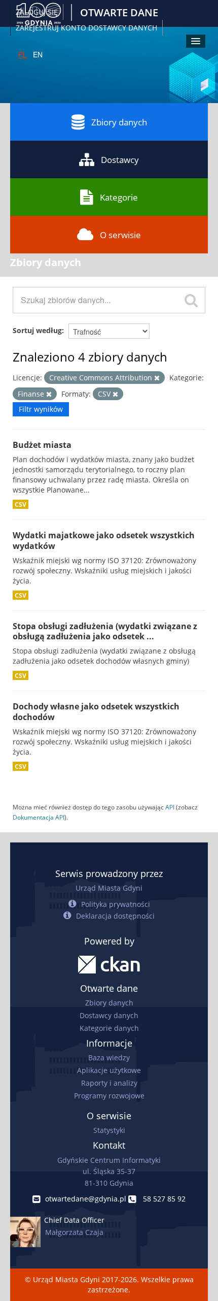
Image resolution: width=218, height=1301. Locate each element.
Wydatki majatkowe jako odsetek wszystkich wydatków (104, 540)
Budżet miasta (42, 444)
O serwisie (120, 235)
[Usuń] (157, 378)
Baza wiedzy (109, 1057)
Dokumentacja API (38, 817)
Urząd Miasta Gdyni (109, 888)
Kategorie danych (109, 1028)
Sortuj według (37, 330)
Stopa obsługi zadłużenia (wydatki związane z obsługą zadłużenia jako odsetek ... (105, 631)
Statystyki (109, 1130)
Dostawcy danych (109, 1015)
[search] (191, 300)
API (169, 807)
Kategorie (119, 197)
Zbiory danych (119, 122)
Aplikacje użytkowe (109, 1070)
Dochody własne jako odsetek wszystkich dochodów (96, 712)
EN (38, 54)
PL (22, 54)
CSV (20, 504)
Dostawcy (120, 160)
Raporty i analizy (109, 1083)
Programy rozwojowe (109, 1095)
